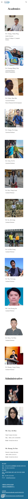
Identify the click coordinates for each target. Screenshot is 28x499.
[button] (2, 2)
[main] (14, 9)
